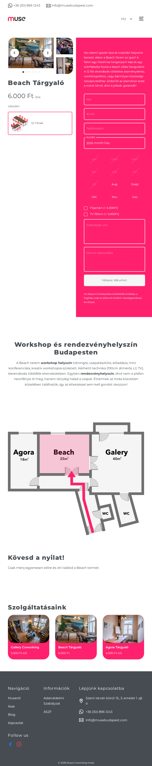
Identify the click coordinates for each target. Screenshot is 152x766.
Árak (11, 706)
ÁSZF (48, 712)
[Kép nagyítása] (31, 53)
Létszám (14, 106)
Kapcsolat (15, 723)
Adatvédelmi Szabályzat (54, 700)
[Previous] (14, 53)
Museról (14, 698)
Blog (11, 714)
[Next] (47, 53)
